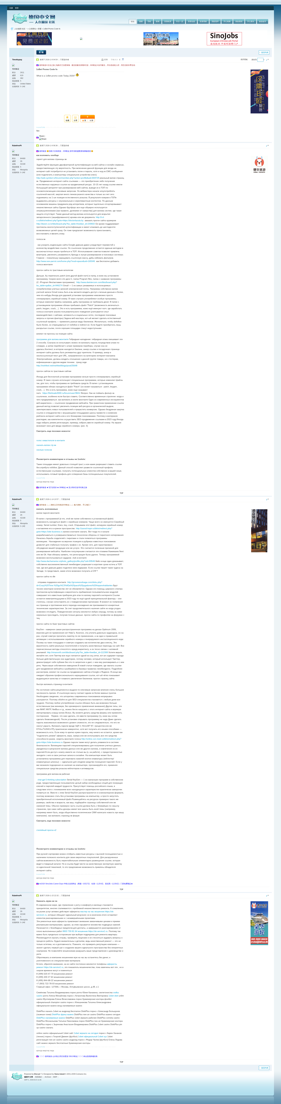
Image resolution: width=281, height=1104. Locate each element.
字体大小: (114, 60)
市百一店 (179, 21)
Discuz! (37, 1074)
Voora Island (59, 1074)
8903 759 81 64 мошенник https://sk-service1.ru (85, 931)
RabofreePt (17, 146)
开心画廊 (227, 21)
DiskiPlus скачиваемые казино (50, 1018)
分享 (75, 120)
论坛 (132, 21)
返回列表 (264, 52)
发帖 (41, 52)
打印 (106, 60)
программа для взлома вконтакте (52, 339)
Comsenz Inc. (81, 1074)
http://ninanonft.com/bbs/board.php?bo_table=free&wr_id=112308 (77, 652)
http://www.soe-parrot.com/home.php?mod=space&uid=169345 (65, 261)
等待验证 (15, 69)
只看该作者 (64, 60)
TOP (121, 493)
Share (41, 136)
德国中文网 (28, 1077)
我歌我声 (215, 21)
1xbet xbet (113, 996)
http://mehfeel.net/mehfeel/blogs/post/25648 (56, 365)
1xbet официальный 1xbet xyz (92, 1036)
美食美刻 (238, 21)
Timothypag (17, 60)
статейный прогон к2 (46, 830)
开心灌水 (250, 21)
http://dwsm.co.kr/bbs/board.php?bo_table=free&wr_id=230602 (65, 224)
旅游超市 (262, 21)
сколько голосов (44, 450)
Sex (37, 131)
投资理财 (203, 21)
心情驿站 (32, 29)
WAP (55, 1077)
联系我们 (38, 1077)
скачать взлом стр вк (46, 445)
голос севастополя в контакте (50, 440)
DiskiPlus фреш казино (63, 1014)
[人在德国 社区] (33, 23)
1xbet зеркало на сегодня (86, 1033)
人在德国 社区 (19, 29)
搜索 (141, 21)
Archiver (48, 1077)
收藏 (67, 120)
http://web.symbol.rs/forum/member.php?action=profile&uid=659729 (67, 178)
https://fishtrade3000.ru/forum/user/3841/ (61, 393)
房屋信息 (191, 21)
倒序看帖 (244, 59)
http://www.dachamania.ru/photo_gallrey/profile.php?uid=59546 (65, 561)
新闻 (157, 21)
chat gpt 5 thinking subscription (52, 779)
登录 (17, 8)
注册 (11, 8)
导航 (149, 21)
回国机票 (167, 21)
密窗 (39, 29)
